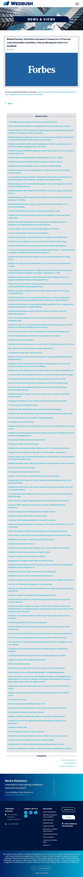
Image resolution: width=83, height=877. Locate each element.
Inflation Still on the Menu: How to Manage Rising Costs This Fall (33, 229)
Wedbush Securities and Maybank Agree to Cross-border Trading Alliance (36, 716)
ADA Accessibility (48, 837)
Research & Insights (68, 760)
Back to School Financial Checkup (21, 467)
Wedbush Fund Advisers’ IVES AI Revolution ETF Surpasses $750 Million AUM (37, 237)
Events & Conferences (67, 766)
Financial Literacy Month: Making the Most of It (26, 704)
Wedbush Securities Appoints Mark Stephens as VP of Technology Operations (38, 448)
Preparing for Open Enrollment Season (23, 444)
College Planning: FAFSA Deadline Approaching (26, 660)
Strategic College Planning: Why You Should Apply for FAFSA (32, 595)
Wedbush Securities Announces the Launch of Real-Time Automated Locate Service (41, 344)
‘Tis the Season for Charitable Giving (22, 405)
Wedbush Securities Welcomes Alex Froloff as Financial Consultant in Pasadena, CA (41, 370)
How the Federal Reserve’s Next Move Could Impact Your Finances (34, 336)
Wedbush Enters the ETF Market (21, 340)
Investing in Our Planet (17, 699)
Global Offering (48, 826)
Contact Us (47, 845)
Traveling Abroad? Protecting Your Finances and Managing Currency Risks (37, 655)
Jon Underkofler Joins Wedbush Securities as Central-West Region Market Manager (41, 374)
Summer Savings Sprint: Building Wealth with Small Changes (32, 511)
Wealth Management (49, 812)
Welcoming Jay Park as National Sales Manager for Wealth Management (36, 672)
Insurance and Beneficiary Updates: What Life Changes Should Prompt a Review (39, 748)
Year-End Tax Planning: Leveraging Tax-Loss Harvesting (30, 584)
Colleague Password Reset (50, 841)
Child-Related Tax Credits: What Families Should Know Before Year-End (36, 744)
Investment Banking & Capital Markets (50, 816)
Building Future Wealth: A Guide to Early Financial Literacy (31, 539)
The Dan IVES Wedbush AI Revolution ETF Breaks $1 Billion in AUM (34, 211)
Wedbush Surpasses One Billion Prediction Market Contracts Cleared (35, 162)
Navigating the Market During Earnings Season (26, 440)
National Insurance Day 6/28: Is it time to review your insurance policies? (36, 668)
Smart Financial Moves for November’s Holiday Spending (30, 418)
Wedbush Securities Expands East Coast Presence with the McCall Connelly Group (40, 413)
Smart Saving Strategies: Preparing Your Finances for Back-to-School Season (38, 500)
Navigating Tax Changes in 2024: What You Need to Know (30, 560)
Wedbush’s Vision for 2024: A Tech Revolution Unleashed (30, 576)
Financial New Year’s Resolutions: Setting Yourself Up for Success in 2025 (37, 379)
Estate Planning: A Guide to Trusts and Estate (26, 731)
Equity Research (48, 820)
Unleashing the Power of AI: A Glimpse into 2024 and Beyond (32, 571)
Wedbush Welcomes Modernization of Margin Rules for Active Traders (35, 157)
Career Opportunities (50, 834)
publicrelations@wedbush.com (16, 795)
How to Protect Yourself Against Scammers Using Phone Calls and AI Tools (37, 637)
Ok (34, 868)
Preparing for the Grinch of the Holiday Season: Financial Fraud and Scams (37, 401)
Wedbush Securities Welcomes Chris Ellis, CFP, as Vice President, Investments (38, 548)
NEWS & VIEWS (41, 19)
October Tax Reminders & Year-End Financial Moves (28, 233)
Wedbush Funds (48, 823)
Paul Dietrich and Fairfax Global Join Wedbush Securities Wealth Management (38, 331)
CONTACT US (68, 810)
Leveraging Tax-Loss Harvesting (21, 422)
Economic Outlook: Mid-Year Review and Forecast (27, 516)
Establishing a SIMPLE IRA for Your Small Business (27, 622)
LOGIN (68, 817)
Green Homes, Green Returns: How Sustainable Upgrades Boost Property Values (39, 535)
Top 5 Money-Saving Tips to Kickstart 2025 (25, 352)
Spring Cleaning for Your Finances (21, 544)
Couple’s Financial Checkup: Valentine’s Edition (26, 556)
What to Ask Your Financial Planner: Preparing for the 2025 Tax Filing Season (38, 383)
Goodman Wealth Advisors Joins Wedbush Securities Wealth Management (37, 246)
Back (9, 103)
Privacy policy (44, 868)
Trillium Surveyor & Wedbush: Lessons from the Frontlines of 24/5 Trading (37, 241)
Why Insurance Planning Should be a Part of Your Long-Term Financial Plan (37, 708)
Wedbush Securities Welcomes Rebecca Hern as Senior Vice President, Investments (41, 580)
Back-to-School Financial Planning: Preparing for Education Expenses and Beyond (40, 633)
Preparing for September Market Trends (24, 472)
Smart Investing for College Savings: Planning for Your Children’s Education (37, 531)
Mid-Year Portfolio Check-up (19, 664)
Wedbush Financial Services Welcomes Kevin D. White (29, 552)
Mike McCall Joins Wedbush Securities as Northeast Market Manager (35, 409)
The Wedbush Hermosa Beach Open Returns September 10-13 (32, 122)
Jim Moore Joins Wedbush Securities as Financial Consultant (32, 520)
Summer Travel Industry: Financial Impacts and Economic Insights (34, 476)
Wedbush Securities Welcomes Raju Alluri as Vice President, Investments (36, 452)
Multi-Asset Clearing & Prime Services (50, 830)
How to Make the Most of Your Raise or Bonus (26, 712)
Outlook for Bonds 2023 (17, 727)
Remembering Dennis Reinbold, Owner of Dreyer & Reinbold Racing (34, 166)
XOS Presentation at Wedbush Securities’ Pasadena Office (31, 740)
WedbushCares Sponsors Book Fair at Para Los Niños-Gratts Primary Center (37, 736)
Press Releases (70, 763)
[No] (80, 864)
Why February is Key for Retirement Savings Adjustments (30, 348)
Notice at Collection (42, 873)
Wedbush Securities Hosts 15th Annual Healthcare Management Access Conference (41, 463)
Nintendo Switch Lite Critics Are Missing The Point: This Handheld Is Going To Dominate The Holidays (40, 93)
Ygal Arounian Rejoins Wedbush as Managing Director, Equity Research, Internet (39, 126)
